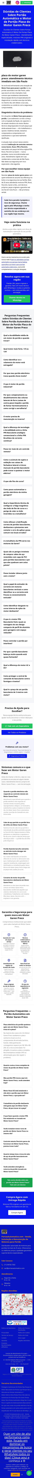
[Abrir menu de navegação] (3, 3)
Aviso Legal (21, 1338)
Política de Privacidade (19, 1470)
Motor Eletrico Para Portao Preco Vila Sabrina (16, 1395)
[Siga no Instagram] (17, 3)
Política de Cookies (24, 1333)
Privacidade (5, 1333)
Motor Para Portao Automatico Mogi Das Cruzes (17, 1400)
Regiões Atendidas (24, 1340)
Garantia (4, 1340)
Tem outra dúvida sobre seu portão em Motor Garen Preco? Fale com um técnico (17, 1182)
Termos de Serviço (7, 1335)
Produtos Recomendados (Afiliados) (6, 1345)
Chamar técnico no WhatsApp (17, 298)
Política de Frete (23, 1335)
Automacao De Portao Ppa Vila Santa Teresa (15, 1397)
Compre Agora (17, 1212)
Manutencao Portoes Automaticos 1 (13, 1392)
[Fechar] (22, 1474)
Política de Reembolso (8, 1328)
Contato (4, 1338)
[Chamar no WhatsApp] (29, 1473)
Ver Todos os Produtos (17, 732)
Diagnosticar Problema (18, 756)
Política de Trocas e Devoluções (24, 1329)
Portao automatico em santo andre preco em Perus (18, 1408)
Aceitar (15, 1474)
